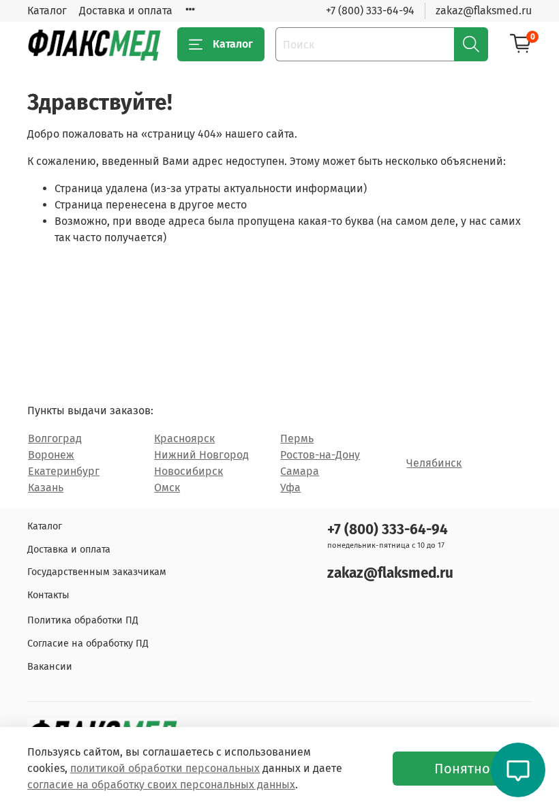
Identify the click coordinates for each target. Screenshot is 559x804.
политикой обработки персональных (165, 768)
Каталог (47, 10)
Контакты (48, 595)
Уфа (290, 487)
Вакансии (49, 666)
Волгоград (55, 438)
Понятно (462, 768)
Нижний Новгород (201, 454)
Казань (45, 487)
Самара (299, 471)
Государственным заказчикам (96, 572)
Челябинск (434, 463)
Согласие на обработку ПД (88, 643)
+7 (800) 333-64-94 (370, 10)
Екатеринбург (64, 471)
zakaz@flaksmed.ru (484, 10)
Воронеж (51, 454)
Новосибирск (188, 471)
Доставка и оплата (125, 10)
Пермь (297, 438)
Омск (167, 487)
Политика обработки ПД (82, 620)
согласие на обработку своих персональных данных (161, 784)
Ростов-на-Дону (320, 454)
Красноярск (184, 438)
